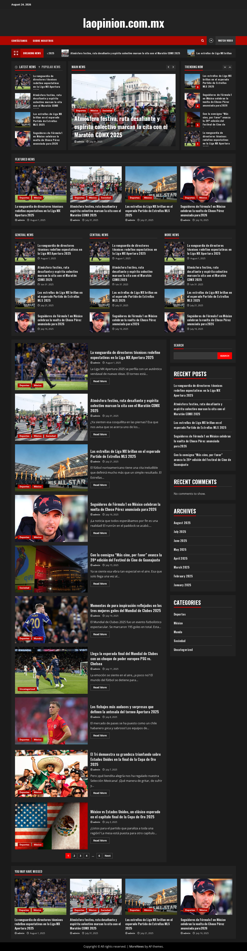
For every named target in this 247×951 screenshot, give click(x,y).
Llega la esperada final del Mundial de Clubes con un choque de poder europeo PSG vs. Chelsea (51, 670)
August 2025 (182, 523)
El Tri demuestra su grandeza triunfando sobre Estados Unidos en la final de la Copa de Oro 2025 (51, 773)
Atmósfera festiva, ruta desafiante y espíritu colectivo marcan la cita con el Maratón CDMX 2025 (80, 53)
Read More (101, 381)
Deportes (81, 110)
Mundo (37, 638)
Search (179, 345)
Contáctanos (19, 40)
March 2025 (181, 567)
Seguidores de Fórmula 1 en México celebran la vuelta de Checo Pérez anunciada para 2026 (192, 81)
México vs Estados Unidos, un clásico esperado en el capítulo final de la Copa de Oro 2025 (51, 825)
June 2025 (180, 540)
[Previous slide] (168, 67)
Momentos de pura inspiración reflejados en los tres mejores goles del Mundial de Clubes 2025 (51, 619)
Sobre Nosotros (43, 40)
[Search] (202, 40)
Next (108, 855)
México (94, 110)
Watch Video (225, 40)
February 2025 (183, 576)
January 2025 (182, 585)
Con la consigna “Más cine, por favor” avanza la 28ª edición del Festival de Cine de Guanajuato (192, 100)
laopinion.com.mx (123, 22)
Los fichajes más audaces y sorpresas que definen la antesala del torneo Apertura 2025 (51, 720)
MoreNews (136, 946)
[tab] (27, 67)
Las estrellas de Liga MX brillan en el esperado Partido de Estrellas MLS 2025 (195, 53)
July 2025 (180, 531)
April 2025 (181, 558)
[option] (123, 110)
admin (80, 141)
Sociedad (107, 110)
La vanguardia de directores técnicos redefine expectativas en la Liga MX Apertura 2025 (192, 119)
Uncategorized (27, 689)
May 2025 (180, 549)
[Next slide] (173, 67)
